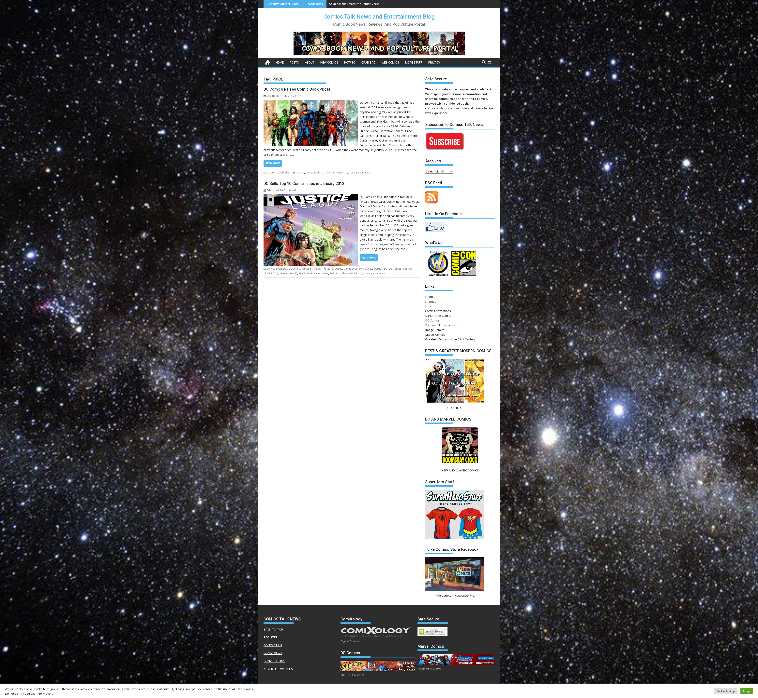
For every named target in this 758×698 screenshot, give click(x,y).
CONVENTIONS (274, 661)
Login (428, 306)
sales (317, 273)
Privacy (434, 62)
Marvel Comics (435, 334)
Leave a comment (360, 172)
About (309, 62)
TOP (332, 273)
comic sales (365, 268)
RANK (310, 273)
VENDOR (352, 273)
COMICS (325, 172)
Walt (294, 190)
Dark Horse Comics (438, 316)
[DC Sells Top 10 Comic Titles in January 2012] (311, 197)
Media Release (296, 96)
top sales (341, 273)
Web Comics (390, 62)
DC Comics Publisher (278, 172)
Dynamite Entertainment (442, 325)
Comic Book (312, 172)
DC (333, 172)
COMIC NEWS (273, 653)
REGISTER (271, 637)
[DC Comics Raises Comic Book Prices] (311, 102)
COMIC (300, 172)
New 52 (293, 273)
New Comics (329, 62)
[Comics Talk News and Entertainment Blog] (267, 62)
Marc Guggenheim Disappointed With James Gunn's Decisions (371, 4)
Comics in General (277, 268)
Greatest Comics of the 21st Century (450, 339)
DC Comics (432, 320)
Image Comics (434, 330)
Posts (294, 62)
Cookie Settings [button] (726, 691)
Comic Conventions (438, 311)
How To (349, 62)
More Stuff (413, 62)
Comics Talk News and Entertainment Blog (379, 16)
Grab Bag (368, 62)
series (325, 273)
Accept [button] (747, 691)
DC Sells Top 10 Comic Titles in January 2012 (304, 183)
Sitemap (430, 301)
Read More (272, 163)
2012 (330, 268)
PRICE (339, 172)
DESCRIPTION (271, 273)
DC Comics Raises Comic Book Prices (297, 89)
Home (280, 62)
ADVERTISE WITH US (278, 669)
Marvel (317, 268)
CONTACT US (273, 645)
